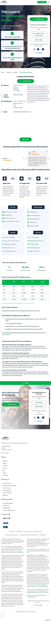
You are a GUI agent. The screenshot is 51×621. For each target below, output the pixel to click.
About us (5, 463)
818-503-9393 (45, 586)
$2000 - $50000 (38, 40)
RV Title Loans (34, 244)
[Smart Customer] (39, 53)
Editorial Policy (6, 505)
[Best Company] (43, 49)
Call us (43, 2)
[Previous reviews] (27, 159)
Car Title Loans (34, 237)
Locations (5, 468)
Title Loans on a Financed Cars (9, 485)
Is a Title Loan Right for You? (9, 510)
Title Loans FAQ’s (6, 490)
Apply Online (25, 139)
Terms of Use (12, 531)
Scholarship (5, 475)
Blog (4, 470)
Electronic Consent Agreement (12, 534)
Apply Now (5, 461)
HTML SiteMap (42, 534)
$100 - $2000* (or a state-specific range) (38, 34)
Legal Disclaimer (6, 508)
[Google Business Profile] (34, 49)
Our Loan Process (7, 488)
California (8, 72)
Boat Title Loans (34, 251)
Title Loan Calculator (7, 492)
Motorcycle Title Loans (36, 241)
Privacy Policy (19, 531)
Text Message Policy (27, 531)
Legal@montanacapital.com (33, 592)
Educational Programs (37, 531)
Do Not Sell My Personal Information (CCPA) (29, 534)
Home (2, 72)
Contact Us (5, 465)
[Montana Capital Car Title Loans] (4, 2)
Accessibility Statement (8, 503)
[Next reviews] (49, 159)
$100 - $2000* (39, 402)
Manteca (15, 72)
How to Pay (5, 495)
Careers (4, 473)
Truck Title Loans (35, 248)
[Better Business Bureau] (38, 49)
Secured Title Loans (7, 483)
